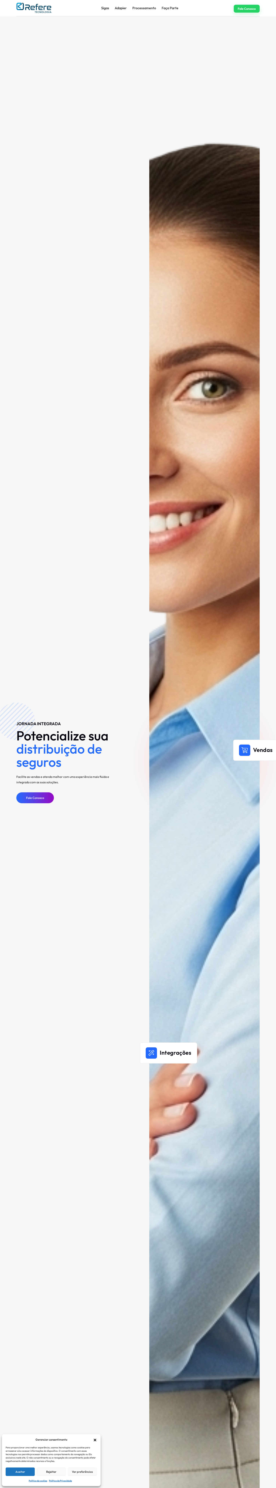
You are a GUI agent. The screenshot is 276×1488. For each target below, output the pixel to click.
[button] (95, 1440)
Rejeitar (51, 1472)
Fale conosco (247, 9)
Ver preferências (82, 1472)
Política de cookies (38, 1480)
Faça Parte (170, 8)
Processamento (144, 8)
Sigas (105, 8)
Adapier (121, 8)
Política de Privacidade (60, 1480)
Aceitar (20, 1472)
